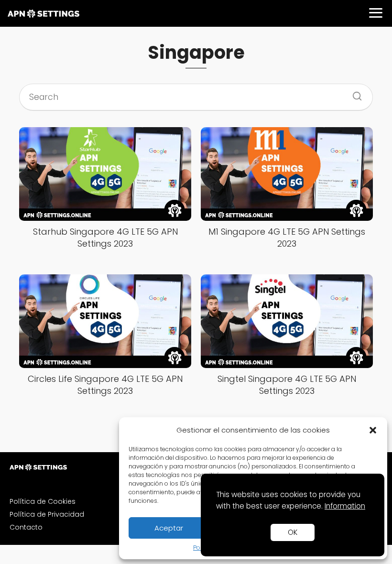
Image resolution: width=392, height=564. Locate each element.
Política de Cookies (43, 501)
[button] (373, 430)
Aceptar (168, 528)
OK (292, 532)
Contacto (26, 527)
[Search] (353, 93)
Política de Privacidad (47, 514)
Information (345, 506)
